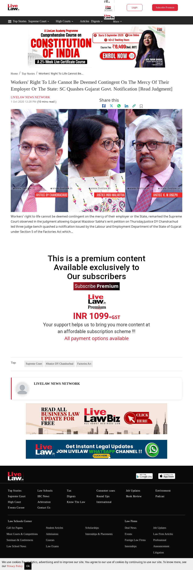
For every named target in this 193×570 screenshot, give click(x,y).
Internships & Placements (99, 534)
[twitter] (111, 106)
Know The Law (76, 502)
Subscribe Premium (165, 7)
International (104, 502)
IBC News (43, 496)
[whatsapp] (119, 106)
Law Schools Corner (20, 521)
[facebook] (104, 106)
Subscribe (97, 286)
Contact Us (44, 507)
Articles (84, 21)
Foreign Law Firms (135, 540)
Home (14, 73)
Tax (69, 490)
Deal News (130, 527)
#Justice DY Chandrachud (59, 363)
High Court (14, 502)
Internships (130, 546)
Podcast (159, 496)
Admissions (52, 534)
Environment (163, 490)
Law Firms (131, 521)
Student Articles (54, 527)
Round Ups (102, 496)
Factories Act (84, 363)
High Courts (63, 21)
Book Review (134, 496)
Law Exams (52, 546)
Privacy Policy (15, 566)
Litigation (158, 552)
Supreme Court (37, 21)
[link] (134, 106)
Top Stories (19, 21)
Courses (50, 540)
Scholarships (92, 527)
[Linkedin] (126, 106)
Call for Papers (15, 527)
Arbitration (44, 502)
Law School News (16, 546)
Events (128, 534)
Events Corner (16, 507)
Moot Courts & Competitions (22, 534)
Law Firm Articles (163, 534)
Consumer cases (105, 490)
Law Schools (45, 490)
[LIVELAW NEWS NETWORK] (22, 388)
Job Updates (133, 490)
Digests (95, 21)
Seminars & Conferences (20, 540)
